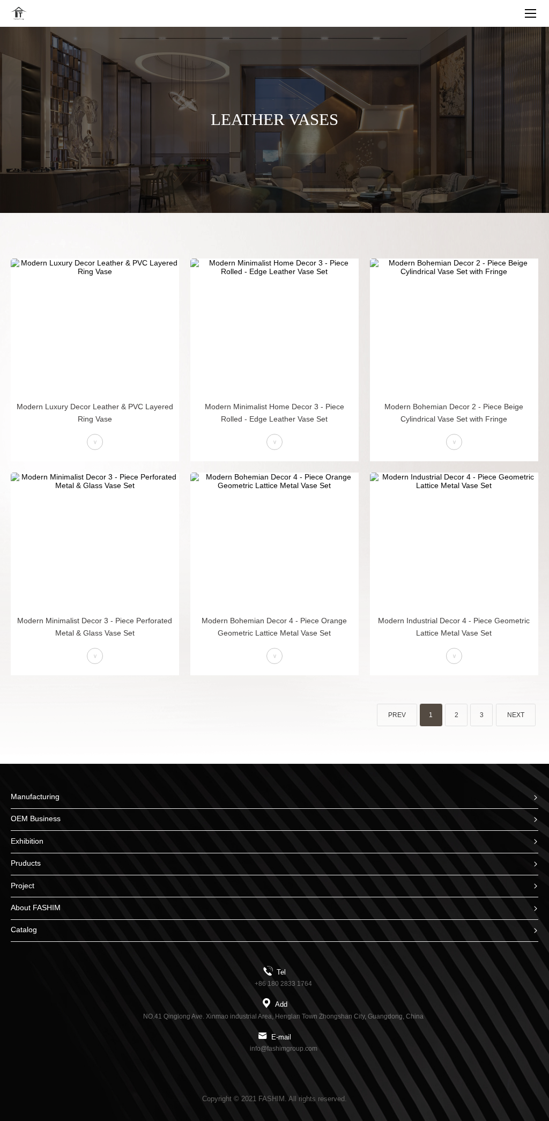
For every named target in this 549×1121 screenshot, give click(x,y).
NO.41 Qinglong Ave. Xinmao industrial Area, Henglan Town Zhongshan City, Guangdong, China (283, 1016)
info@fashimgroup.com (283, 1048)
